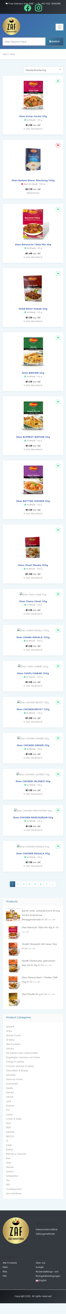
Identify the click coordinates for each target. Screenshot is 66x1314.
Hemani (10, 1092)
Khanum (10, 1105)
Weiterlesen (33, 192)
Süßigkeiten (12, 1175)
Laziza (9, 1114)
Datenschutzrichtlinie (47, 1229)
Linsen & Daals (14, 1118)
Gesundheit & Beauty (17, 1070)
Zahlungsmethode (45, 1233)
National (10, 1132)
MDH (8, 1123)
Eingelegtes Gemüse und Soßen (23, 1057)
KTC (8, 1110)
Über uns (40, 1262)
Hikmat (9, 1096)
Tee (8, 1180)
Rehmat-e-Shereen (16, 1153)
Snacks (10, 1171)
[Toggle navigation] (59, 27)
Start (5, 54)
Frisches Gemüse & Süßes (20, 1066)
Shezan (10, 1167)
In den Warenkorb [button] (33, 128)
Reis (8, 1158)
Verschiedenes (14, 1193)
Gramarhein (12, 1083)
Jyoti (8, 1101)
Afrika (9, 1031)
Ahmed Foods (13, 1035)
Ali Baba (10, 1039)
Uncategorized (14, 1189)
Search (55, 41)
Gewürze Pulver (14, 1079)
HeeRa (9, 1088)
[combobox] (43, 69)
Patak (9, 1145)
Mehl (8, 1127)
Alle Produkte (13, 1044)
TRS (8, 1184)
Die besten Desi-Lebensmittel (22, 1052)
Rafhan (9, 1149)
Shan (8, 1162)
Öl (7, 1140)
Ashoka (10, 1048)
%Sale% (10, 1026)
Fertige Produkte (15, 1061)
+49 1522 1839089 (50, 3)
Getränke (10, 1074)
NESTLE (10, 1136)
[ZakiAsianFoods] (11, 26)
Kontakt (40, 1267)
